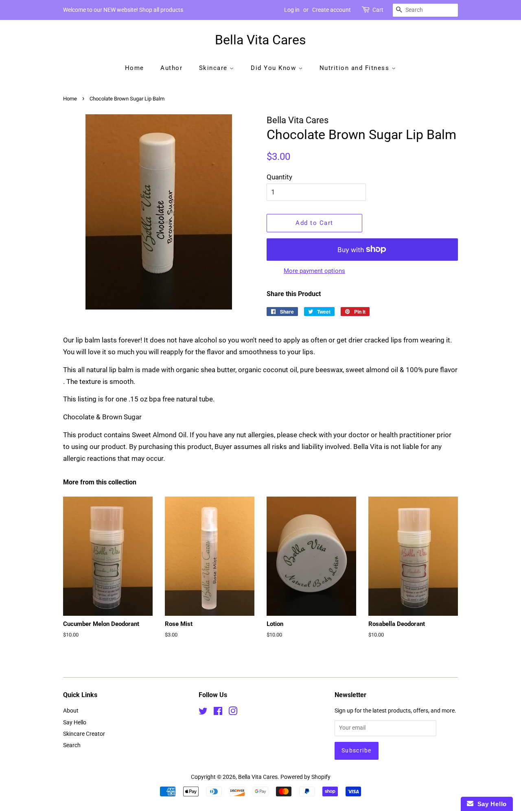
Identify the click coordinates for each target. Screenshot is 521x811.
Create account (331, 10)
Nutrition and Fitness (356, 68)
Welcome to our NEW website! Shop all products (123, 10)
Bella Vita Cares (260, 40)
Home (134, 68)
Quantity (279, 177)
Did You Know (274, 68)
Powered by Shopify (305, 777)
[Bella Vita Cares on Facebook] (218, 712)
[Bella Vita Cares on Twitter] (203, 712)
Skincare (214, 68)
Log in (292, 10)
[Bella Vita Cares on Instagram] (232, 712)
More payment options (314, 271)
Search (72, 745)
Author (171, 68)
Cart (377, 10)
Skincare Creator (84, 733)
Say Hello (74, 722)
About (71, 710)
